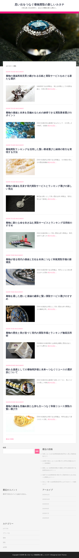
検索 (4, 447)
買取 (4, 542)
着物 (4, 538)
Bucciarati (20, 72)
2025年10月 (46, 499)
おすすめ (5, 528)
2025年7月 (45, 513)
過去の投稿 (10, 439)
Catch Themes (62, 555)
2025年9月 (45, 504)
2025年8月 (45, 508)
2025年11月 (46, 494)
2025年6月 (45, 518)
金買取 (5, 547)
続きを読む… (52, 89)
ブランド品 (6, 533)
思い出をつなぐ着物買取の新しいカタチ (39, 4)
